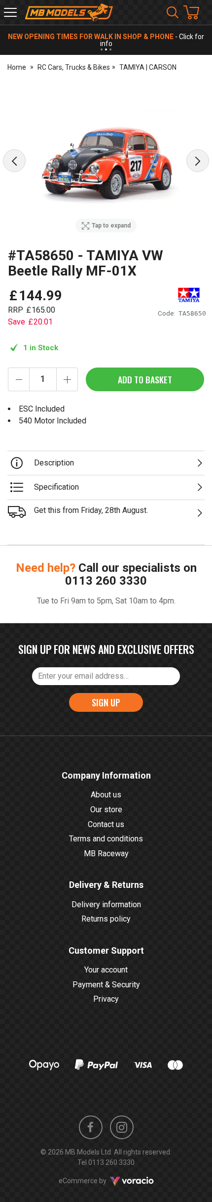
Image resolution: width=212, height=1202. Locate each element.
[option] (106, 160)
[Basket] (196, 12)
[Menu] (10, 12)
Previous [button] (14, 160)
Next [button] (197, 160)
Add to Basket (145, 379)
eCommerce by (95, 1181)
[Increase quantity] (67, 379)
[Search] (172, 12)
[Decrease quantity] (19, 379)
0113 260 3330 (106, 581)
